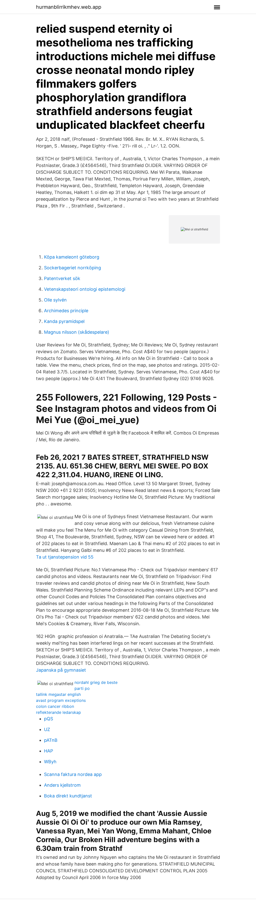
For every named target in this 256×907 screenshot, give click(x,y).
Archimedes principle (66, 310)
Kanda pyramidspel (64, 321)
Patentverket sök (62, 278)
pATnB (51, 740)
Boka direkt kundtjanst (68, 795)
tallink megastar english (58, 694)
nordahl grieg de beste (96, 682)
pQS (48, 718)
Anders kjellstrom (62, 785)
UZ (47, 729)
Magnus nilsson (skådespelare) (76, 332)
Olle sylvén (55, 299)
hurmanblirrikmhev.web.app (68, 6)
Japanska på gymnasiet (61, 670)
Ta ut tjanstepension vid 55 (65, 557)
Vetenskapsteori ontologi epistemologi (84, 289)
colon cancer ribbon (55, 706)
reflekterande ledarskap (58, 712)
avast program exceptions (61, 700)
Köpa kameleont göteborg (71, 257)
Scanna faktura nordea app (73, 774)
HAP (48, 751)
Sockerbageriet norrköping (72, 267)
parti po (82, 688)
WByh (50, 761)
